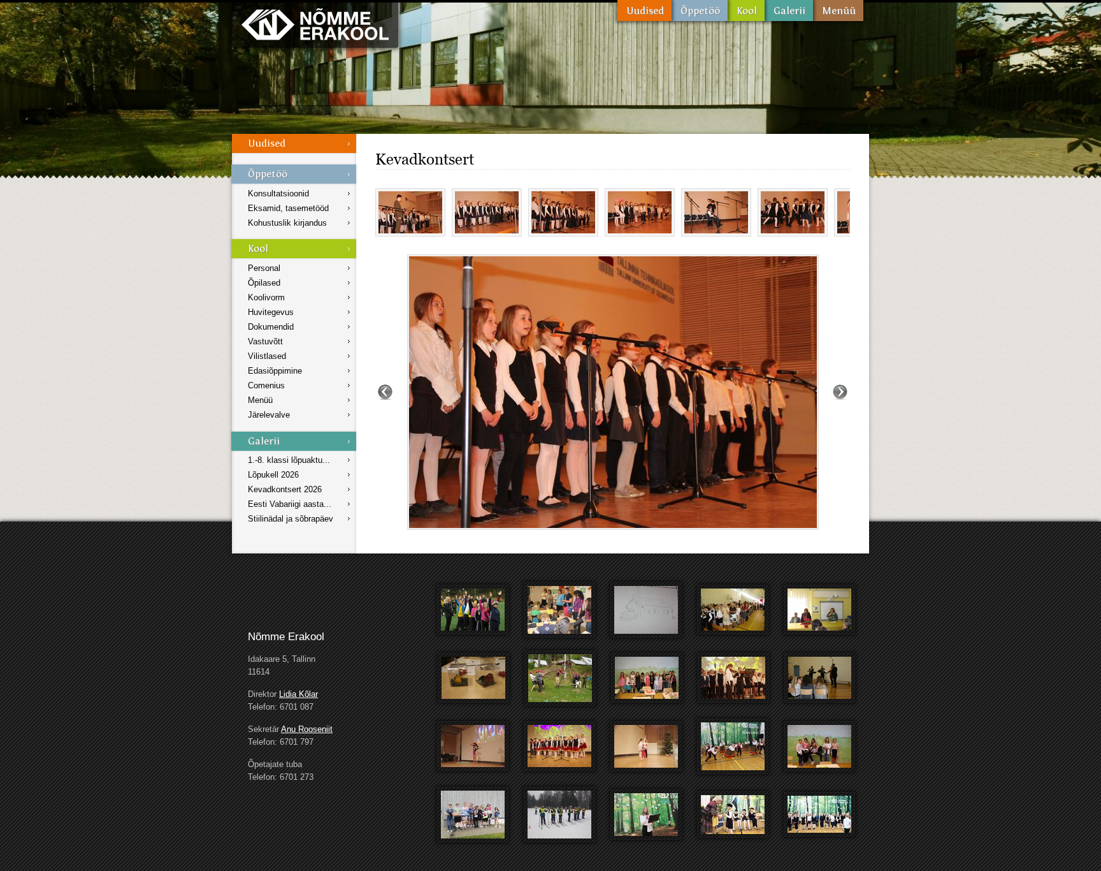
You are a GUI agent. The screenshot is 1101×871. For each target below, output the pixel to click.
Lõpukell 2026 (273, 474)
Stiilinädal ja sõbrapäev (290, 518)
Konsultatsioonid (278, 193)
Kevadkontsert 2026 (285, 489)
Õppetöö (700, 10)
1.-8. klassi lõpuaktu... (289, 460)
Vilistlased (267, 356)
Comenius (266, 385)
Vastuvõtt (265, 341)
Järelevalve (269, 415)
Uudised (644, 10)
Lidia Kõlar (298, 694)
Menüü (838, 10)
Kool (746, 10)
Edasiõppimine (275, 371)
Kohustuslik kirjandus (287, 223)
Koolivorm (266, 297)
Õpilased (264, 283)
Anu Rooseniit (307, 729)
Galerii (789, 10)
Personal (264, 268)
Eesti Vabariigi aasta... (289, 504)
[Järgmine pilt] (840, 392)
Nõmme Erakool (315, 24)
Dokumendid (271, 327)
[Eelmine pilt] (385, 392)
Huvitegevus (271, 312)
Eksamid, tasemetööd (288, 208)
